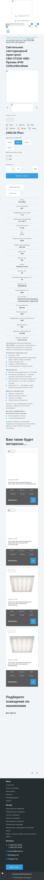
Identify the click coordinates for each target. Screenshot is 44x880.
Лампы (8, 831)
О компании (10, 785)
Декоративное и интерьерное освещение (20, 827)
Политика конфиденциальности (22, 874)
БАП (10, 156)
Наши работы (10, 791)
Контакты (9, 794)
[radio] (10, 142)
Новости (8, 801)
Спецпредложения (12, 797)
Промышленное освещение (15, 812)
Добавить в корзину (22, 176)
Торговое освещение (13, 818)
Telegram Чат (13, 859)
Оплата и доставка (12, 788)
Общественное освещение (15, 808)
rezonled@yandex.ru (23, 20)
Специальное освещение (14, 824)
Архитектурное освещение (15, 821)
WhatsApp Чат (13, 855)
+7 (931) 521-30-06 (23, 16)
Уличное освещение (13, 815)
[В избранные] (35, 169)
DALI (10, 159)
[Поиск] (7, 27)
